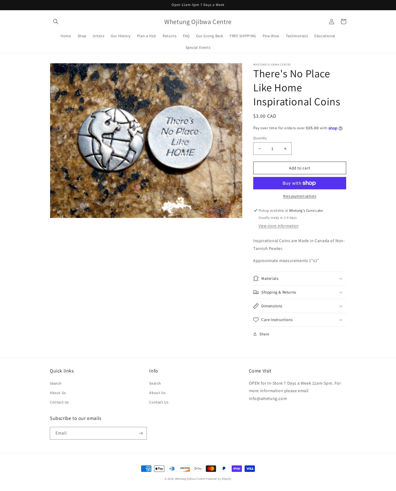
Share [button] (264, 334)
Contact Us (59, 402)
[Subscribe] (141, 433)
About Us (58, 392)
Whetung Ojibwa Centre (190, 478)
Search (56, 383)
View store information (278, 225)
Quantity (260, 138)
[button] (56, 21)
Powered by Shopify (218, 478)
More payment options (299, 196)
